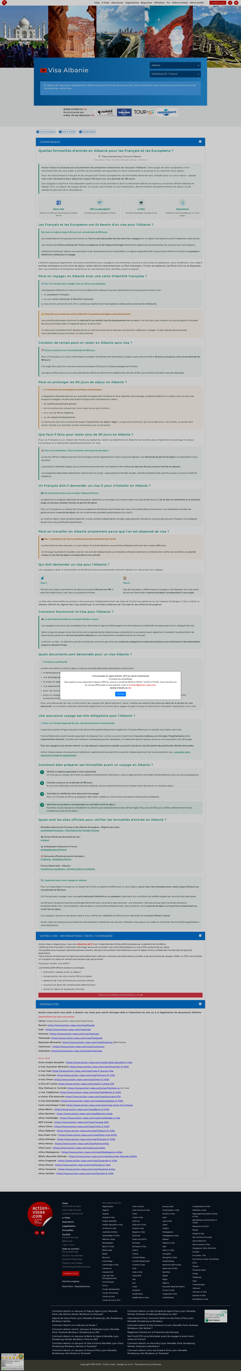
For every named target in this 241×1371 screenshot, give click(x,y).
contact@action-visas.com (142, 685)
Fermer (120, 694)
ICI (129, 688)
